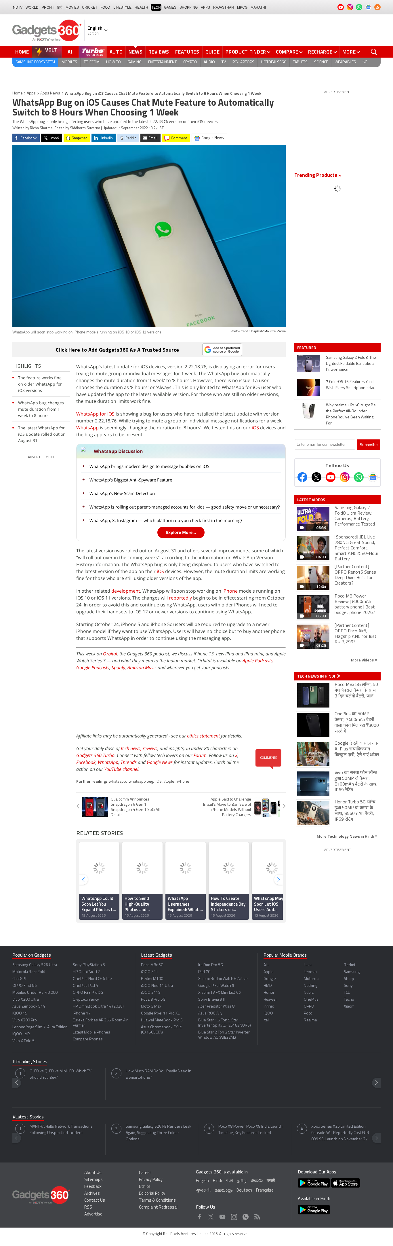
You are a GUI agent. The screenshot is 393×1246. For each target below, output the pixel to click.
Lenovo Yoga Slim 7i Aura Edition (40, 1027)
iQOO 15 (19, 1013)
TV (224, 62)
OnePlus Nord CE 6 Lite (92, 979)
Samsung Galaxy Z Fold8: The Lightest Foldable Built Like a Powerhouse (351, 364)
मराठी (271, 1181)
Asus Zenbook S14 (28, 1006)
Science (321, 62)
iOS (255, 427)
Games (170, 7)
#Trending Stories (29, 1062)
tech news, (132, 748)
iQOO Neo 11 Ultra (157, 986)
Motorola (311, 979)
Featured (307, 347)
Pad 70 (204, 972)
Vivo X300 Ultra (25, 999)
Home (22, 52)
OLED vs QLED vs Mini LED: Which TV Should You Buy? (60, 1074)
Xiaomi (349, 1006)
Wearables (345, 62)
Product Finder (246, 52)
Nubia (309, 993)
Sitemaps (93, 1180)
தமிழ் (242, 1181)
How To (113, 62)
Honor (269, 993)
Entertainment (162, 62)
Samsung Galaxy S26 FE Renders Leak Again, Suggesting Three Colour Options (158, 1132)
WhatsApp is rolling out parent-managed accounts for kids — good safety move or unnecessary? (184, 507)
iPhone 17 (82, 1013)
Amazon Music (142, 667)
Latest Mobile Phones (91, 1032)
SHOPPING (189, 7)
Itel (266, 1020)
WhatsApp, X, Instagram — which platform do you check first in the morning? (165, 520)
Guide (212, 52)
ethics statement (203, 736)
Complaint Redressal (158, 1207)
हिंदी (59, 7)
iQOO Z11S (151, 993)
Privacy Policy (151, 1180)
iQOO (268, 1013)
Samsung (352, 972)
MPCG (242, 7)
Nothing (310, 986)
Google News (160, 762)
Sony (348, 986)
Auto (116, 52)
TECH (156, 7)
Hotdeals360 (273, 62)
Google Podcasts (92, 667)
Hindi (217, 1181)
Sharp (349, 979)
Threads (129, 762)
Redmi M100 (152, 979)
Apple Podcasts (258, 660)
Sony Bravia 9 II (211, 999)
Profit (48, 7)
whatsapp (117, 782)
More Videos (363, 660)
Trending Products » (318, 175)
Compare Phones (88, 1039)
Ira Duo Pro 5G (210, 965)
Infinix (269, 1006)
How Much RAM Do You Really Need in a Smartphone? (158, 1074)
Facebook (86, 762)
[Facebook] (302, 477)
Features (187, 52)
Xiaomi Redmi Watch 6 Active (223, 979)
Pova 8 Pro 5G (153, 999)
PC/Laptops (243, 62)
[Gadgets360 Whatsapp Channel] (359, 477)
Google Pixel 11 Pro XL (160, 1013)
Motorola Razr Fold (28, 972)
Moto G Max (151, 1006)
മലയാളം (223, 1190)
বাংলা (229, 1181)
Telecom (92, 62)
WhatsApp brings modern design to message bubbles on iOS (149, 466)
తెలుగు (257, 1181)
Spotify (118, 667)
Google (270, 979)
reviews (150, 748)
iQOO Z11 (149, 972)
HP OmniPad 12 (86, 972)
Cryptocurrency (86, 999)
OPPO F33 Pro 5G (88, 993)
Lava (308, 965)
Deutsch (244, 1190)
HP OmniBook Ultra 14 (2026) (98, 1006)
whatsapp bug (141, 782)
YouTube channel (121, 769)
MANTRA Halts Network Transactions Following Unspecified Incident (61, 1129)
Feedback (93, 1187)
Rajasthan (223, 7)
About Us (93, 1173)
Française (265, 1190)
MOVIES (72, 7)
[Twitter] (316, 477)
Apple (169, 782)
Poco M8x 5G (152, 965)
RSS (88, 1207)
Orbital (110, 654)
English (202, 1181)
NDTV (17, 7)
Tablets (300, 62)
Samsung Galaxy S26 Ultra (34, 965)
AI (70, 52)
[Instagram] (345, 477)
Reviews (158, 52)
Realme (310, 1020)
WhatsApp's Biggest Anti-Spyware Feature (130, 480)
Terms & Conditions (157, 1200)
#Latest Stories (28, 1117)
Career (145, 1173)
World (32, 7)
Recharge (320, 52)
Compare (287, 52)
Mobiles (69, 62)
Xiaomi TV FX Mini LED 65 (219, 993)
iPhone (230, 591)
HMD (268, 986)
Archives (92, 1194)
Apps (31, 93)
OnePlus (311, 999)
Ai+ (266, 965)
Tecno (349, 999)
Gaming (134, 62)
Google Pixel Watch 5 (216, 986)
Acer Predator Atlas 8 (216, 1006)
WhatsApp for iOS (95, 414)
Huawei (270, 999)
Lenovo (310, 972)
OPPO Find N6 (24, 986)
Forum (200, 755)
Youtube (222, 1215)
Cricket (89, 7)
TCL (347, 993)
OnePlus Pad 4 (85, 986)
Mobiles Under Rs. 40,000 (35, 993)
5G (365, 62)
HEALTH (141, 7)
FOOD (105, 7)
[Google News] (373, 477)
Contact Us (94, 1200)
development (125, 591)
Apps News (50, 93)
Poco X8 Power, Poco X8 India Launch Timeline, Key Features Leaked (250, 1129)
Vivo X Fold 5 (23, 1041)
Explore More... (181, 532)
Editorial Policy (152, 1194)
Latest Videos (311, 499)
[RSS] (377, 7)
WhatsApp (87, 427)
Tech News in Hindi (316, 676)
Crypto (190, 62)
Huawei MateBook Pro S (162, 1020)
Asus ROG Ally (210, 1013)
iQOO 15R (21, 1034)
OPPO (309, 1006)
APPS (205, 7)
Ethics (144, 1187)
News (135, 52)
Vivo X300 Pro (24, 1020)
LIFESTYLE (122, 7)
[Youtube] (330, 477)
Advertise (93, 1214)
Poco (308, 1013)
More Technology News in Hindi (346, 836)
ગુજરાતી (203, 1190)
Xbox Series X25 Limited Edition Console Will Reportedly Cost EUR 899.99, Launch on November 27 (340, 1132)
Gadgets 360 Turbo (95, 755)
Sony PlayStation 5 (89, 965)
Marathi (258, 7)
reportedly (180, 598)
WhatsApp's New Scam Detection (122, 493)
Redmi (349, 965)
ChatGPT (19, 979)
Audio (209, 62)
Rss (256, 1215)
